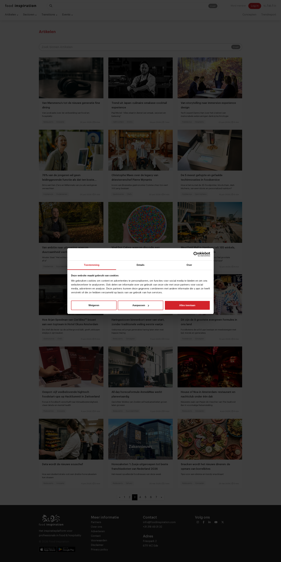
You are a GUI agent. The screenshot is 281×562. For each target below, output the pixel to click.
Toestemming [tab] (91, 265)
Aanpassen (138, 305)
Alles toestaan (187, 305)
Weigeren (93, 305)
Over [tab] (189, 265)
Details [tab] (141, 265)
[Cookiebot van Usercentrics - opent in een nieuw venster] (196, 254)
